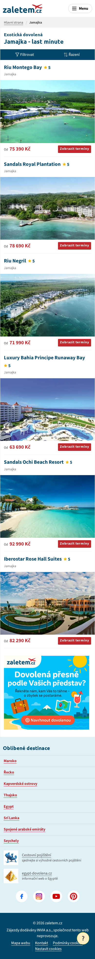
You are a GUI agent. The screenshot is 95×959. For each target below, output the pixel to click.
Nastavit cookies (48, 949)
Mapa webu (20, 943)
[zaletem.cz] (23, 8)
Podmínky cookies (68, 943)
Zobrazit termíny (74, 148)
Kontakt (41, 943)
